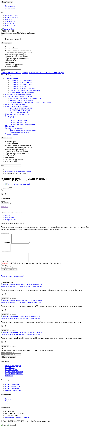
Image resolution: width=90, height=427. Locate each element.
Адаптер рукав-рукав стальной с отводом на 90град (20, 318)
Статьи (8, 401)
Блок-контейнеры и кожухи (15, 104)
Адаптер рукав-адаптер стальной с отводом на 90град (21, 302)
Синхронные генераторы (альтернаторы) (25, 90)
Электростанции (11, 78)
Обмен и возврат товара (14, 374)
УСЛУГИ (54, 73)
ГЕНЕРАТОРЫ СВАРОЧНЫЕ (21, 84)
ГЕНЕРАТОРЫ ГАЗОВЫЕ (20, 86)
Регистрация (10, 6)
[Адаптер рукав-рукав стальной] (17, 184)
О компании (9, 368)
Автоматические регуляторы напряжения (25, 98)
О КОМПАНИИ (11, 15)
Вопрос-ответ (10, 219)
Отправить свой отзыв (9, 269)
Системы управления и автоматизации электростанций (30, 102)
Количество (5, 198)
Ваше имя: (5, 233)
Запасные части (11, 116)
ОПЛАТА (9, 19)
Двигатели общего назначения (16, 106)
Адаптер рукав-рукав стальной (12, 276)
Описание (9, 216)
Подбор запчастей (12, 384)
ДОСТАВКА (10, 21)
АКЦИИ (61, 73)
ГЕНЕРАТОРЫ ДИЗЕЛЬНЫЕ (21, 82)
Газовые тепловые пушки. (19, 132)
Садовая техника (11, 134)
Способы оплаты (11, 370)
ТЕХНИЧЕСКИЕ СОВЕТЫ (39, 73)
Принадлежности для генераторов (22, 92)
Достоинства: (6, 242)
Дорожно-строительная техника (17, 114)
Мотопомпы (9, 126)
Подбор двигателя (12, 388)
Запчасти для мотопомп (18, 122)
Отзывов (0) (9, 218)
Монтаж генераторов (13, 366)
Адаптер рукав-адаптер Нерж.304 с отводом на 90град (21, 286)
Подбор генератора (12, 386)
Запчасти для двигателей (19, 112)
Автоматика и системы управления (18, 96)
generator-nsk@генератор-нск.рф (17, 417)
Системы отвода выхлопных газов (18, 94)
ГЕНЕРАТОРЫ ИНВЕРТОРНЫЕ (22, 88)
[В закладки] (13, 298)
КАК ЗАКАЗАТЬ (11, 17)
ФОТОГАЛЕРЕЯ (14, 73)
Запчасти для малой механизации (22, 124)
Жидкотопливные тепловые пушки (23, 130)
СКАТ (12, 118)
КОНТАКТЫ (10, 25)
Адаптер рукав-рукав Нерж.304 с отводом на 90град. (20, 334)
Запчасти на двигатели (18, 120)
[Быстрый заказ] (10, 203)
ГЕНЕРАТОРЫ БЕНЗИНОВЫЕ (22, 80)
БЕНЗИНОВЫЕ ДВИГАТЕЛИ (21, 108)
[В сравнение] (15, 298)
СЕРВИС (4, 73)
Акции (7, 403)
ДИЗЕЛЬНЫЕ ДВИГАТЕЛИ (20, 110)
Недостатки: (5, 252)
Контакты (9, 376)
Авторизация (10, 8)
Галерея (8, 399)
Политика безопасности (14, 372)
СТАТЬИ (25, 73)
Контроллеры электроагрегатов (21, 100)
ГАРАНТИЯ (9, 23)
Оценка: (4, 265)
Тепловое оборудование (14, 128)
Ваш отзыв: (5, 261)
